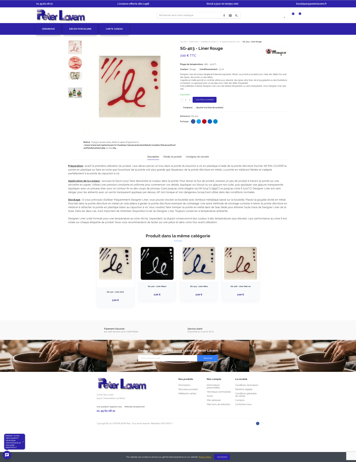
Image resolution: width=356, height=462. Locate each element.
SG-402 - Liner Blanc (157, 286)
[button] (43, 4)
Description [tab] (153, 156)
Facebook (193, 121)
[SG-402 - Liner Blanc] (157, 263)
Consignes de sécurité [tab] (197, 156)
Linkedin (210, 121)
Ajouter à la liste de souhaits (209, 107)
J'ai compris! (222, 457)
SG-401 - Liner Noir (115, 292)
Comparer (188, 107)
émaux (228, 86)
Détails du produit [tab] (172, 156)
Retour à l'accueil (282, 41)
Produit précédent (279, 41)
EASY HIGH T (167, 423)
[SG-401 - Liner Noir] (115, 263)
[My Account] (305, 15)
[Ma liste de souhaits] (285, 15)
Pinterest (204, 121)
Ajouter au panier (205, 100)
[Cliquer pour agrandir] (87, 130)
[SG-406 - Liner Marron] (240, 263)
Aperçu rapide (127, 261)
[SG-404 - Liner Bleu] (198, 263)
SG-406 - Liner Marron (241, 286)
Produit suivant (286, 41)
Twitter (198, 121)
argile (207, 74)
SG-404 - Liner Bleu (199, 286)
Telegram (215, 121)
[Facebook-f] (257, 423)
